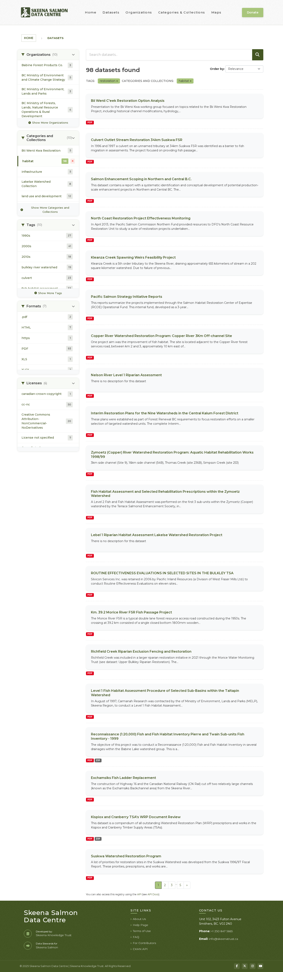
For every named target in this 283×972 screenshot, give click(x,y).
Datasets (111, 12)
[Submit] (257, 54)
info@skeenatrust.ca (223, 938)
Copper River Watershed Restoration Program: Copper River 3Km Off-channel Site (161, 336)
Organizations (139, 12)
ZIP (98, 760)
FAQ (136, 937)
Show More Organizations (50, 122)
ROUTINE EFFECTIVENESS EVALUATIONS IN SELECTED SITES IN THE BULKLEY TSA (162, 573)
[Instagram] (252, 966)
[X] (245, 966)
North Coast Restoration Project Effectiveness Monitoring (140, 218)
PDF (89, 122)
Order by (217, 69)
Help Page (140, 925)
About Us (139, 919)
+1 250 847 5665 (222, 931)
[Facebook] (237, 966)
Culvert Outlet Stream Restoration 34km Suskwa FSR (136, 140)
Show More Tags (50, 293)
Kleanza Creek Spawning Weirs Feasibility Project (133, 257)
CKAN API (140, 949)
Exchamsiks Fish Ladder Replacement (123, 778)
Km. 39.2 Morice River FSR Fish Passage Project (131, 612)
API (139, 894)
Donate (252, 12)
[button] (48, 54)
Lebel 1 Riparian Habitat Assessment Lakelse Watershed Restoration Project (156, 535)
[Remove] (117, 81)
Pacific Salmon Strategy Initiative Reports (126, 297)
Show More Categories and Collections (50, 209)
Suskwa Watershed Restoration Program (126, 856)
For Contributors (144, 943)
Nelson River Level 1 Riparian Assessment (126, 375)
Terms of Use (142, 931)
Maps (216, 12)
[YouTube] (260, 966)
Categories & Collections (181, 12)
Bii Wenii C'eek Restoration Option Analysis (127, 101)
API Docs (153, 894)
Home (90, 12)
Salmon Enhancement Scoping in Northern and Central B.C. (141, 179)
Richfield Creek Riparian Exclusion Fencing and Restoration (141, 651)
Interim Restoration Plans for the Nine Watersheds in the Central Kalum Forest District (164, 413)
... (176, 884)
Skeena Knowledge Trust (53, 935)
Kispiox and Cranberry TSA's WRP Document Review (136, 817)
